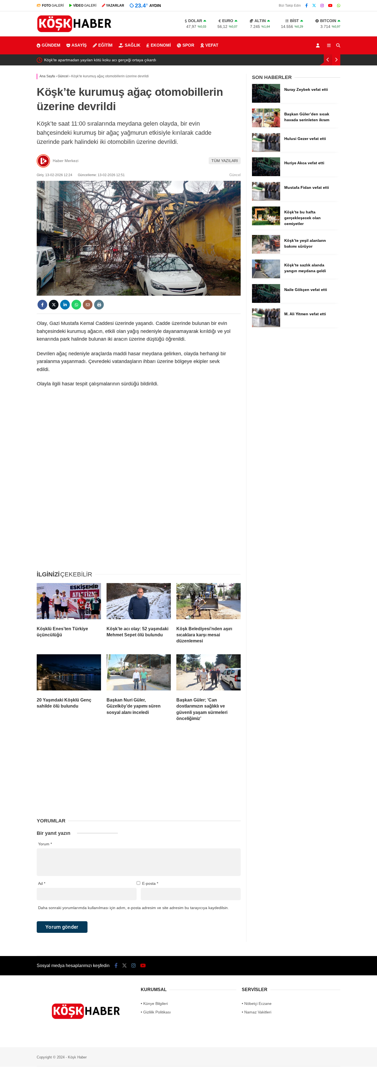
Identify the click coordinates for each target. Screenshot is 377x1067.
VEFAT (211, 45)
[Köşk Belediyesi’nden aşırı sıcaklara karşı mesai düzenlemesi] (208, 602)
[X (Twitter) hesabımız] (314, 5)
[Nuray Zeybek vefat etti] (266, 101)
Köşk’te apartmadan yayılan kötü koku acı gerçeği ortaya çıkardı (100, 60)
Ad (41, 883)
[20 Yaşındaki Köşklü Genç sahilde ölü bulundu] (69, 673)
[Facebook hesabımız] (306, 5)
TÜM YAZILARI (224, 160)
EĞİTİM (105, 45)
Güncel (235, 175)
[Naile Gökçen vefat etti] (266, 301)
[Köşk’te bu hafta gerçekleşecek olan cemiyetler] (266, 224)
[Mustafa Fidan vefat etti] (266, 199)
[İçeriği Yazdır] (99, 304)
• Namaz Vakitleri (256, 1012)
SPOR (188, 45)
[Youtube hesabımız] (330, 5)
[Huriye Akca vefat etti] (266, 175)
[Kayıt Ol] (319, 45)
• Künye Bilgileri (154, 1003)
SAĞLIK (132, 45)
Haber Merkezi (65, 160)
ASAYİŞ (79, 45)
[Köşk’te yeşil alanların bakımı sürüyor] (266, 252)
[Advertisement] (139, 441)
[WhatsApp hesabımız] (338, 5)
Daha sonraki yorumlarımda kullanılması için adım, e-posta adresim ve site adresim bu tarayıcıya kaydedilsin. (133, 908)
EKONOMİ (161, 45)
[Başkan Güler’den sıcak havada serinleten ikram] (266, 126)
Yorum (45, 844)
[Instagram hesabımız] (322, 5)
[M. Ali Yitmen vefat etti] (266, 326)
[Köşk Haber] (74, 32)
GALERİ (53, 5)
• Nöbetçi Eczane (257, 1003)
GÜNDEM (51, 45)
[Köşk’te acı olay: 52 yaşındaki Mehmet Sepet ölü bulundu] (139, 602)
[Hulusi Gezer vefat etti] (266, 150)
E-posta (150, 883)
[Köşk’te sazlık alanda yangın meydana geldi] (266, 277)
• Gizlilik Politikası (156, 1012)
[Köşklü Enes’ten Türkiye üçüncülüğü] (69, 602)
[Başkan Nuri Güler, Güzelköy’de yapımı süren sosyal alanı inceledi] (139, 673)
